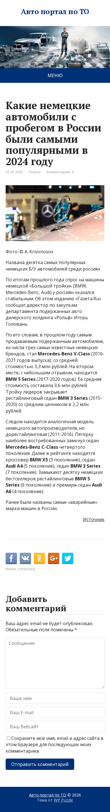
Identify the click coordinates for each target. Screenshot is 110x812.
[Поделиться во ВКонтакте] (25, 558)
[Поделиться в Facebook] (11, 558)
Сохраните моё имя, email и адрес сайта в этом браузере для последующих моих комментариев (55, 744)
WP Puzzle (63, 800)
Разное (35, 172)
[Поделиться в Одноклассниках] (39, 558)
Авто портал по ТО (55, 11)
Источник (94, 519)
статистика (26, 569)
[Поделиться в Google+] (53, 558)
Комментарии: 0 (60, 172)
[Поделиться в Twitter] (67, 558)
